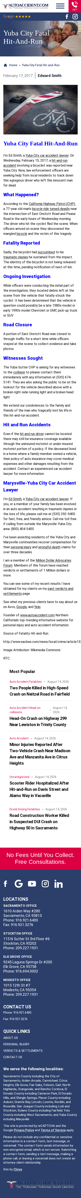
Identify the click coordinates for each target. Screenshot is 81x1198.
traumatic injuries (15, 257)
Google (21, 607)
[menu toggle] (60, 6)
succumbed (46, 252)
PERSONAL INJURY (16, 1044)
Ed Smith (15, 499)
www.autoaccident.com (37, 615)
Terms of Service (53, 1130)
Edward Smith (49, 75)
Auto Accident (19, 681)
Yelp (37, 607)
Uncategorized (19, 777)
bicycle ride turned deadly (51, 209)
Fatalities (35, 681)
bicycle (22, 234)
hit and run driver (32, 434)
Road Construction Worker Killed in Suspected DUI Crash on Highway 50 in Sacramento (39, 821)
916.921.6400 (22, 1012)
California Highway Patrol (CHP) (52, 204)
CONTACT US (12, 1057)
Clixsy (18, 1169)
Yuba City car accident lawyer (47, 155)
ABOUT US (10, 1038)
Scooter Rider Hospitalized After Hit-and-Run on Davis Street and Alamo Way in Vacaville (39, 789)
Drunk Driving (18, 809)
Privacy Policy (24, 1130)
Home (13, 65)
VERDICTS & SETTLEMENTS (23, 1051)
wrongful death (49, 547)
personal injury (21, 547)
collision (19, 372)
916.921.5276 (18, 1019)
